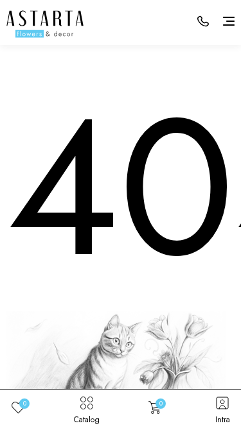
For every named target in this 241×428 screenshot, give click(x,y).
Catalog (87, 419)
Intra (222, 419)
